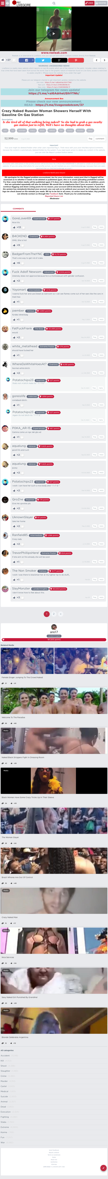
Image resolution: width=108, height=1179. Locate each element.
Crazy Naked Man (10, 917)
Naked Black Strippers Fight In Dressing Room (23, 757)
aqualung (19, 446)
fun (61, 130)
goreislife (18, 396)
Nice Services (8, 957)
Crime (3, 1076)
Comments (18, 209)
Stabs (3, 1122)
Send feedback (54, 1150)
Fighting (5, 1117)
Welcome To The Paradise (13, 717)
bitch (42, 130)
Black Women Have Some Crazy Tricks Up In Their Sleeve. (28, 797)
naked (52, 130)
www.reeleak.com (54, 52)
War (3, 1143)
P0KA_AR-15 (21, 428)
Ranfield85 (20, 535)
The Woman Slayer (10, 837)
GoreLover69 (21, 218)
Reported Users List (54, 196)
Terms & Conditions (54, 1155)
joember (18, 310)
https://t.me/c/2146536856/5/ (58, 85)
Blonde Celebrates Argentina (15, 1037)
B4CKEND (19, 236)
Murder (4, 1081)
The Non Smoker (24, 570)
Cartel (4, 1086)
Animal (4, 1102)
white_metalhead (24, 346)
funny (69, 130)
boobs (80, 130)
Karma (4, 1132)
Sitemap (54, 1164)
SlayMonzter (21, 588)
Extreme (5, 1127)
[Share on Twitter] (43, 60)
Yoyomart (19, 289)
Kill (2, 1061)
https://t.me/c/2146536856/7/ (58, 87)
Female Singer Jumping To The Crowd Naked (22, 678)
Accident (5, 1056)
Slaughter (5, 1071)
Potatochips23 (23, 380)
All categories (7, 1050)
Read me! (54, 1159)
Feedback (54, 194)
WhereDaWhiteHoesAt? (29, 364)
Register (102, 3)
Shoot (4, 1066)
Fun (2, 1137)
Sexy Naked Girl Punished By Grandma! (20, 997)
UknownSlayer (22, 517)
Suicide (4, 1097)
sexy (90, 130)
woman (22, 130)
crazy (32, 130)
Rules (54, 1157)
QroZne (17, 499)
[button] (54, 33)
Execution (6, 1112)
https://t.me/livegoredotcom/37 (60, 105)
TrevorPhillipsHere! (25, 552)
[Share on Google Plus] (59, 60)
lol (13, 130)
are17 (54, 632)
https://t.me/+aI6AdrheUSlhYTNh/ (58, 82)
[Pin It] (76, 60)
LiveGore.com (56, 1166)
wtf (5, 130)
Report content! (54, 1152)
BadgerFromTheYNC (27, 254)
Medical (4, 1091)
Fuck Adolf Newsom (26, 271)
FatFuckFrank (22, 328)
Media (6, 651)
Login (90, 3)
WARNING (54, 1162)
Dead (3, 1107)
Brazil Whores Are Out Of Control (17, 877)
